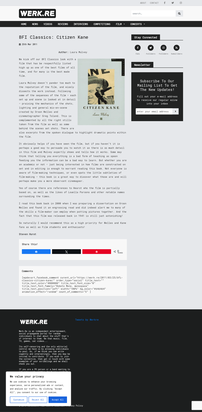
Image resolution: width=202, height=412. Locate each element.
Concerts (136, 24)
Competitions (102, 24)
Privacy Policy (74, 405)
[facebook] (164, 3)
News (35, 24)
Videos (48, 24)
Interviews (81, 24)
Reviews (63, 24)
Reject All (38, 399)
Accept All (58, 399)
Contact (154, 2)
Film (119, 24)
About (143, 2)
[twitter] (173, 3)
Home (24, 24)
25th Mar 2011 (29, 44)
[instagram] (181, 3)
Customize (18, 399)
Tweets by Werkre (87, 319)
